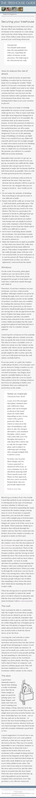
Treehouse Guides (9, 12)
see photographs (25, 601)
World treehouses (11, 16)
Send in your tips (14, 489)
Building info (10, 789)
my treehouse (6, 545)
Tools (27, 16)
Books (23, 16)
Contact (32, 16)
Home (3, 789)
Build (3, 16)
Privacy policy (21, 795)
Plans (18, 16)
